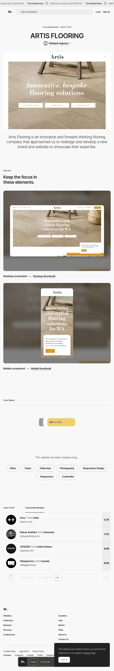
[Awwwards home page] (23, 662)
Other (13, 468)
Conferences (9, 634)
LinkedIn (30, 655)
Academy (62, 615)
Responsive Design (93, 468)
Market (61, 625)
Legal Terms (24, 651)
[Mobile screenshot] (57, 323)
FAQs (60, 630)
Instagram (19, 655)
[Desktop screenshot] (57, 231)
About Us (62, 634)
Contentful (68, 476)
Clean (28, 468)
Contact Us (63, 639)
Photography (67, 468)
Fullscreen (45, 468)
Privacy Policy (38, 651)
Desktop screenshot (15, 276)
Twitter (40, 655)
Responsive (46, 476)
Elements (7, 625)
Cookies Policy (9, 651)
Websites (7, 615)
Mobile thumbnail (41, 368)
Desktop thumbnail (44, 276)
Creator (33, 662)
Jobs (60, 620)
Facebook (50, 655)
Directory (7, 630)
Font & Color (45, 662)
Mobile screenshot (14, 368)
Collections (8, 620)
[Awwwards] (10, 12)
